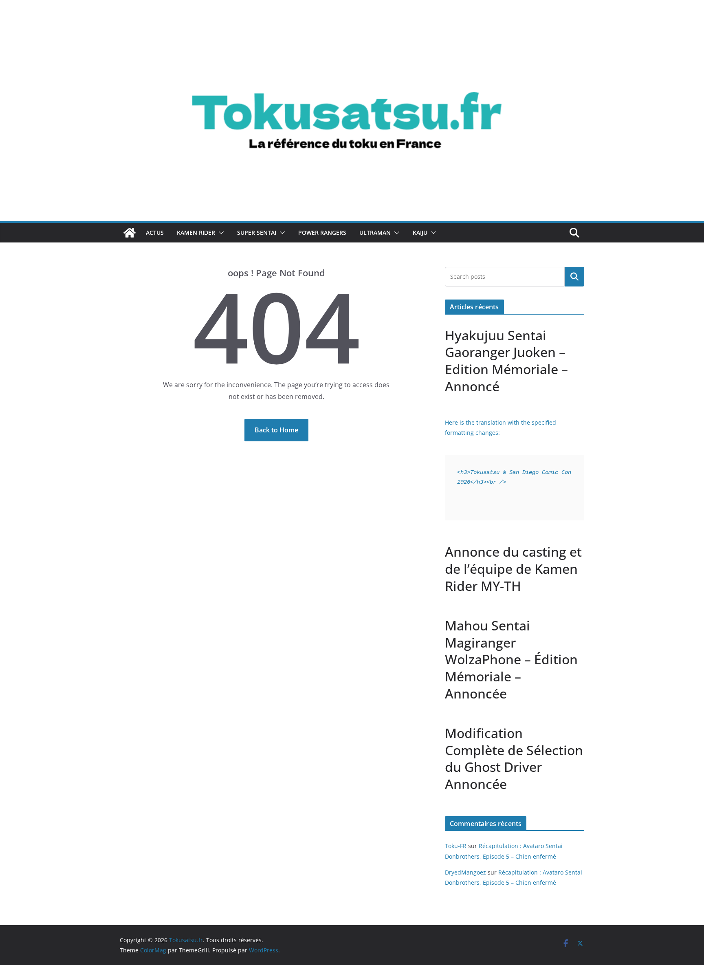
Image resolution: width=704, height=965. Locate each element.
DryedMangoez (465, 872)
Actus (155, 232)
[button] (219, 232)
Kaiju (420, 232)
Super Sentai (256, 232)
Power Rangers (322, 232)
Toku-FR (455, 846)
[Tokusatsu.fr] (352, 25)
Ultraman (375, 232)
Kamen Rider (196, 232)
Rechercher (574, 276)
